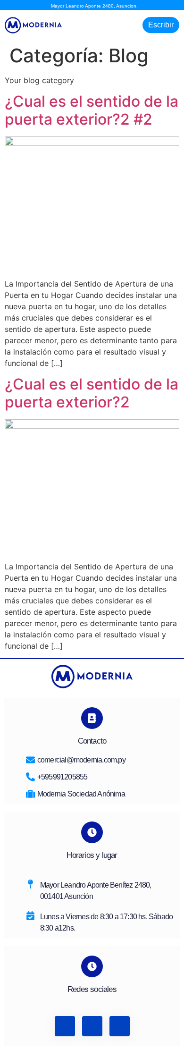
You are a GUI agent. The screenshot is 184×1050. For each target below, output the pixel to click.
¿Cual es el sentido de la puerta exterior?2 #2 (91, 110)
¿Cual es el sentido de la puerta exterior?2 (91, 393)
